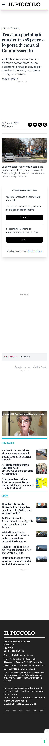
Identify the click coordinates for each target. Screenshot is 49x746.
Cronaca (14, 28)
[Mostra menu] (3, 3)
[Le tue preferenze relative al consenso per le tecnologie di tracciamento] (44, 741)
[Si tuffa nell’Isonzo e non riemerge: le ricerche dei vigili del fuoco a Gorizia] (41, 559)
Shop (24, 240)
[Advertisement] (24, 17)
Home (5, 28)
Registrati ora (35, 251)
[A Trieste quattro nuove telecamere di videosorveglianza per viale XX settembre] (41, 468)
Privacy (8, 647)
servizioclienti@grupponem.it (20, 704)
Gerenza (9, 644)
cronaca (25, 356)
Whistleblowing (14, 651)
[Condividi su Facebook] (30, 125)
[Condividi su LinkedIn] (35, 125)
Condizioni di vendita (17, 641)
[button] (24, 423)
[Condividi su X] (40, 125)
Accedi (24, 217)
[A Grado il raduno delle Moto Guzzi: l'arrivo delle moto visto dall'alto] (41, 548)
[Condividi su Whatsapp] (45, 125)
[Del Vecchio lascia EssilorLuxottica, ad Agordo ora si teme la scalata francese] (41, 520)
